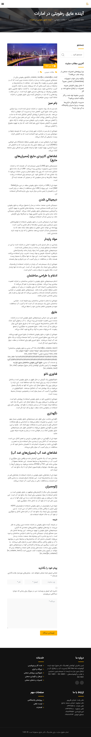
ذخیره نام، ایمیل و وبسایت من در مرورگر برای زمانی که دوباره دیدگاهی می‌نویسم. (35, 592)
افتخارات (39, 707)
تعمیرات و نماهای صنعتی (33, 680)
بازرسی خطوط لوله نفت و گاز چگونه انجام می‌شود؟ (73, 97)
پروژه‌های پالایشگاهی (35, 700)
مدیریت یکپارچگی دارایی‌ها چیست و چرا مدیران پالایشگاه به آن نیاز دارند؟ (73, 105)
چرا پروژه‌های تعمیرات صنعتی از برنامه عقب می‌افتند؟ (72, 73)
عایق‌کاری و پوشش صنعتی (33, 673)
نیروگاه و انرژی (37, 669)
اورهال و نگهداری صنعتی (33, 676)
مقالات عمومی (49, 72)
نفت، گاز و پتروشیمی (35, 665)
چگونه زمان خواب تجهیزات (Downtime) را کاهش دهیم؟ (73, 80)
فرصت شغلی (38, 703)
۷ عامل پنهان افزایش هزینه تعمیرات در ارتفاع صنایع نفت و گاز (72, 88)
